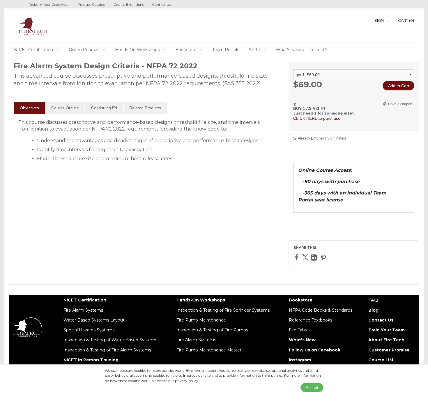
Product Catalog (91, 4)
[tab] (29, 108)
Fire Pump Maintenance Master (208, 350)
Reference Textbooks (310, 320)
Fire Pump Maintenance (201, 320)
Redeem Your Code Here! (49, 4)
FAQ (373, 300)
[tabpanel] (144, 143)
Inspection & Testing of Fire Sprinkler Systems (223, 310)
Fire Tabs (298, 330)
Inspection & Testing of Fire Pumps (212, 330)
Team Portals (225, 49)
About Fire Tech (386, 339)
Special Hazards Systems (88, 330)
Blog (373, 310)
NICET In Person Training (91, 359)
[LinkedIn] (314, 257)
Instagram (300, 359)
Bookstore (186, 49)
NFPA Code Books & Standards (320, 310)
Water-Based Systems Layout (94, 320)
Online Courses (84, 49)
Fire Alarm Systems (83, 310)
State (254, 49)
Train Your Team (386, 330)
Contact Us (161, 4)
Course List (381, 359)
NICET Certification (33, 49)
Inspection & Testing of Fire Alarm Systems (107, 350)
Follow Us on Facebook (314, 350)
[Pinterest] (324, 257)
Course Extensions (129, 4)
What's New (302, 339)
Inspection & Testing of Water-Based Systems (110, 339)
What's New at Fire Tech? (302, 49)
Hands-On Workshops (137, 49)
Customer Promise (389, 350)
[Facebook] (297, 257)
